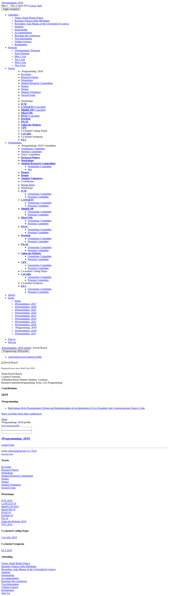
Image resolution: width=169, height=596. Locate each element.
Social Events (28, 95)
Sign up (12, 342)
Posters (25, 86)
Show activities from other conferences (21, 413)
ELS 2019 (6, 550)
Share (4, 419)
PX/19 (4, 518)
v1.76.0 (32, 450)
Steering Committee (31, 151)
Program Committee (38, 196)
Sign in (11, 339)
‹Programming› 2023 (25, 315)
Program (12, 47)
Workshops (27, 80)
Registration (21, 44)
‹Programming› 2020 (25, 324)
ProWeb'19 (7, 515)
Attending (13, 14)
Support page (7, 454)
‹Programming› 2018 (25, 330)
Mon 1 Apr (20, 56)
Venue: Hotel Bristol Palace (29, 17)
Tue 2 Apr (20, 59)
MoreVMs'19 (8, 509)
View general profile (10, 425)
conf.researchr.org (17, 450)
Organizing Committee (33, 148)
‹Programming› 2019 (12, 347)
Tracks (11, 68)
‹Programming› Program (27, 50)
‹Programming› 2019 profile (15, 351)
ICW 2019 (6, 500)
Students (19, 26)
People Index (28, 185)
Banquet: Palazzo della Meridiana (32, 20)
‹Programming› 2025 (25, 309)
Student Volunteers (31, 92)
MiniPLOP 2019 (10, 506)
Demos (25, 89)
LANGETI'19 (8, 503)
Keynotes (26, 74)
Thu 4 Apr (20, 65)
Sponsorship (21, 29)
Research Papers (29, 77)
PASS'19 (6, 512)
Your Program (22, 53)
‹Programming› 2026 (25, 306)
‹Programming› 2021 (25, 321)
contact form (7, 445)
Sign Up (5, 593)
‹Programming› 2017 (25, 333)
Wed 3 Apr (20, 62)
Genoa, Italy (35, 5)
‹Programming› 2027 (25, 303)
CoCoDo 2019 (9, 537)
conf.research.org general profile (25, 356)
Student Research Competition (37, 83)
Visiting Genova (23, 41)
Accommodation (23, 32)
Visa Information (23, 38)
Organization (14, 142)
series (27, 347)
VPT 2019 (6, 524)
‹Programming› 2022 (25, 318)
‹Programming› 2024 (25, 312)
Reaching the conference (27, 35)
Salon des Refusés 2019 (13, 521)
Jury (30, 169)
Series (18, 300)
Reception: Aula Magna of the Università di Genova (42, 23)
